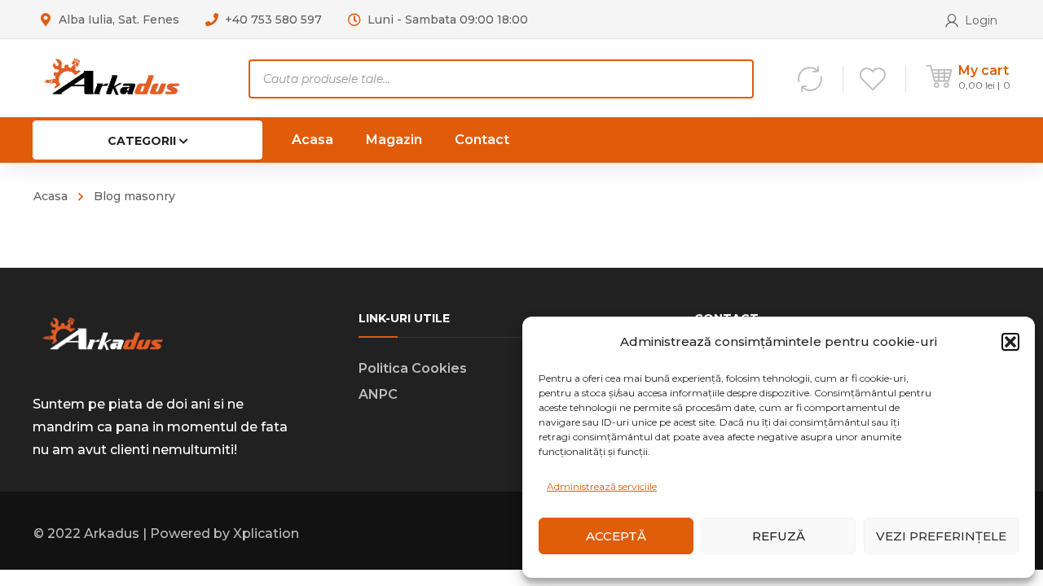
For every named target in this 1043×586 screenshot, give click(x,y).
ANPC (378, 394)
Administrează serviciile (602, 486)
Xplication (266, 533)
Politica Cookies (413, 368)
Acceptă (616, 536)
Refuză (778, 536)
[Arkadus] (111, 77)
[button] (1010, 342)
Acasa (50, 196)
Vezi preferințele (941, 536)
